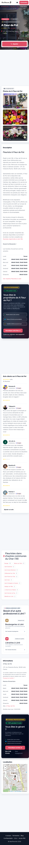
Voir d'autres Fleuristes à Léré (12, 278)
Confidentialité (8, 838)
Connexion (23, 2)
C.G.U (15, 838)
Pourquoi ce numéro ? (8, 678)
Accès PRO (22, 838)
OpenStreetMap (18, 791)
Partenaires (15, 835)
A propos (8, 835)
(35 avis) (13, 28)
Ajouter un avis (9, 509)
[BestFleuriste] (7, 2)
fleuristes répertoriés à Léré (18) (13, 239)
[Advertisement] (14, 68)
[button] (15, 776)
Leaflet (11, 791)
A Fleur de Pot (10, 706)
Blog (22, 835)
